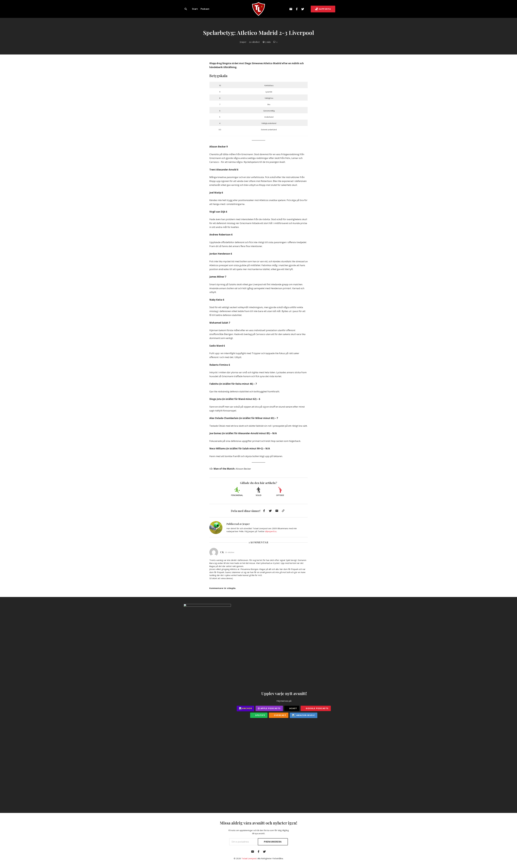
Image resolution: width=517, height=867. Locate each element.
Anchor (246, 708)
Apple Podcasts (270, 708)
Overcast (279, 715)
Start (195, 8)
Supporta (325, 9)
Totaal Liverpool (248, 858)
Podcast (204, 8)
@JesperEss (271, 531)
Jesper (243, 41)
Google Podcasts (317, 708)
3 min (268, 41)
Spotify (260, 715)
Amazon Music (305, 715)
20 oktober (254, 41)
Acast (293, 708)
